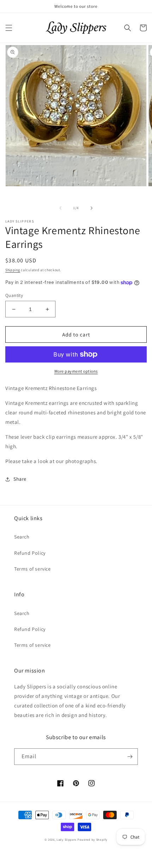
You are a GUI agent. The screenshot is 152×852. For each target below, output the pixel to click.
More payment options (76, 371)
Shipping (12, 270)
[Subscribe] (130, 756)
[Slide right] (91, 208)
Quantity (14, 295)
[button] (9, 28)
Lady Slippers (66, 839)
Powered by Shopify (92, 839)
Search (22, 537)
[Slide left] (60, 208)
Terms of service (32, 569)
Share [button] (20, 479)
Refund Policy (30, 553)
